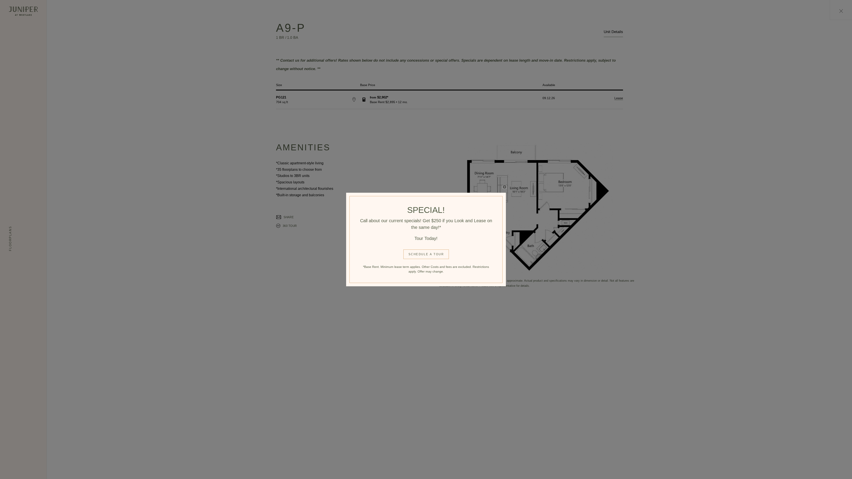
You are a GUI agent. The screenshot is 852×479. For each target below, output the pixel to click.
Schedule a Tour (426, 254)
